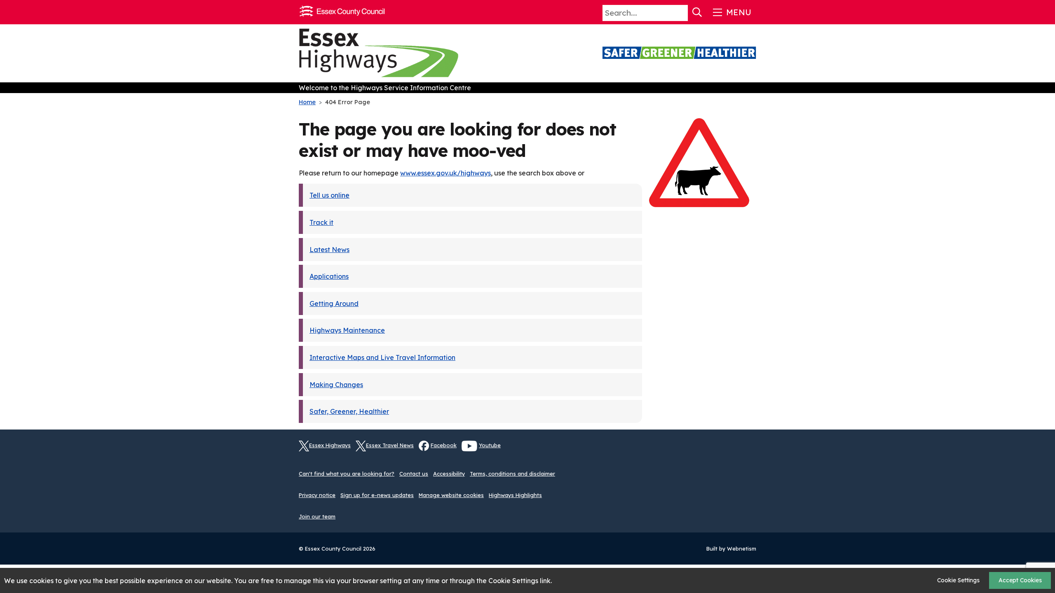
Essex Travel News (390, 445)
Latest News (329, 249)
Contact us (413, 473)
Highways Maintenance (347, 330)
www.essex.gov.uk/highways (445, 173)
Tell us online (329, 195)
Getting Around (334, 303)
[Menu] (731, 12)
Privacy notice (317, 495)
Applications (329, 276)
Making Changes (336, 385)
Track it (321, 222)
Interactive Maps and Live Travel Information (382, 357)
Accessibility (449, 473)
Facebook (444, 445)
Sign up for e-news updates (377, 495)
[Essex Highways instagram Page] (750, 450)
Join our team (317, 516)
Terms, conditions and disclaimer (512, 473)
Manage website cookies (451, 495)
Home (307, 102)
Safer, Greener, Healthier (349, 411)
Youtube (490, 445)
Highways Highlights (515, 495)
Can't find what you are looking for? (346, 473)
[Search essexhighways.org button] (697, 12)
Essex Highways (330, 445)
